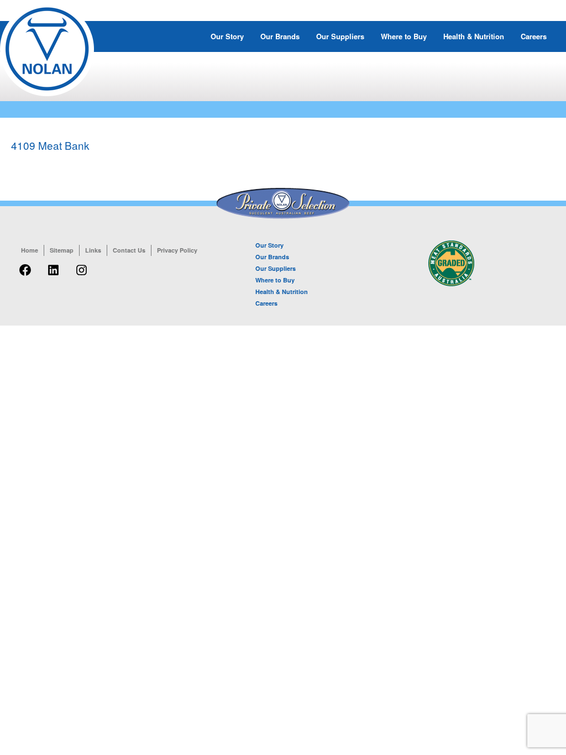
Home (29, 250)
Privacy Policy (177, 250)
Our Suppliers (340, 36)
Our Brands (280, 36)
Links (93, 250)
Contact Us (129, 250)
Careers (534, 36)
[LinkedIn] (53, 276)
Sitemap (62, 250)
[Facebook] (25, 276)
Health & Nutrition (473, 36)
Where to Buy (404, 36)
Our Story (227, 36)
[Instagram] (81, 276)
